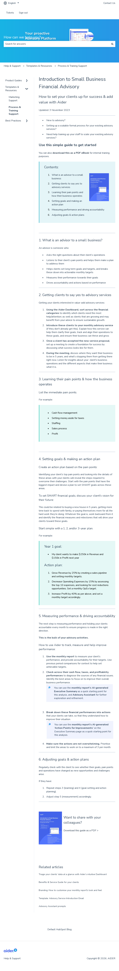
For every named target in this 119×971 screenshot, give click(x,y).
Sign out (23, 12)
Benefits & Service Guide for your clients (59, 882)
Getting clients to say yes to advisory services (67, 185)
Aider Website (104, 12)
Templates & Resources (39, 66)
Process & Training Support (72, 66)
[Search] (112, 44)
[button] (26, 81)
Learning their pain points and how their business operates (67, 194)
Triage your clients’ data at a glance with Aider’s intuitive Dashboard (73, 874)
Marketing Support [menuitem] (14, 98)
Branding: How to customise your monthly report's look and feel (70, 890)
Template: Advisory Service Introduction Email (61, 898)
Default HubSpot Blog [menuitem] (59, 929)
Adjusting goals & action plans (68, 215)
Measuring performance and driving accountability (78, 209)
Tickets (10, 12)
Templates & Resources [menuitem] (12, 88)
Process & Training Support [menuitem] (15, 110)
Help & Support (12, 66)
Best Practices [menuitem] (13, 120)
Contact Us (109, 3)
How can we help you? (22, 37)
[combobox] (56, 44)
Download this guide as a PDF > (81, 830)
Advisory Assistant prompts (52, 906)
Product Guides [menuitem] (13, 80)
